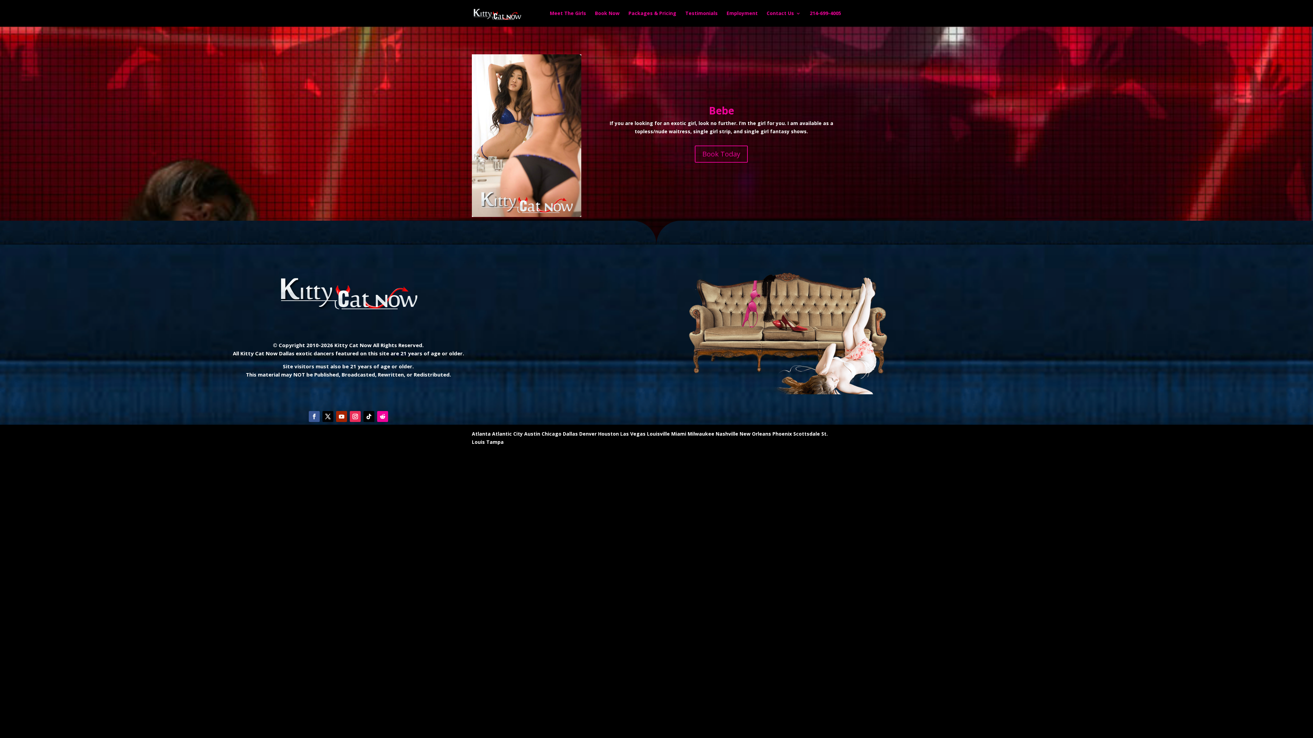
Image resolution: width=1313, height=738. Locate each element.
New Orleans (755, 433)
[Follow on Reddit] (382, 416)
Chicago (551, 433)
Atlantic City (507, 433)
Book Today (721, 154)
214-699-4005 (825, 13)
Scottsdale (806, 433)
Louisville (658, 433)
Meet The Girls (568, 13)
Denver (588, 433)
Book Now (607, 13)
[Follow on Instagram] (355, 416)
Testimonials (701, 13)
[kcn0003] (526, 215)
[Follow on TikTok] (368, 416)
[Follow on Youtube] (341, 416)
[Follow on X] (327, 416)
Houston (608, 433)
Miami (678, 433)
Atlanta (481, 433)
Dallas (570, 433)
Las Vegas (633, 433)
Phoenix (782, 433)
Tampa (495, 442)
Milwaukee (701, 433)
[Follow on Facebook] (314, 416)
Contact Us (780, 13)
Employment (742, 13)
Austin (532, 433)
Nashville (727, 433)
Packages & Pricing (652, 13)
